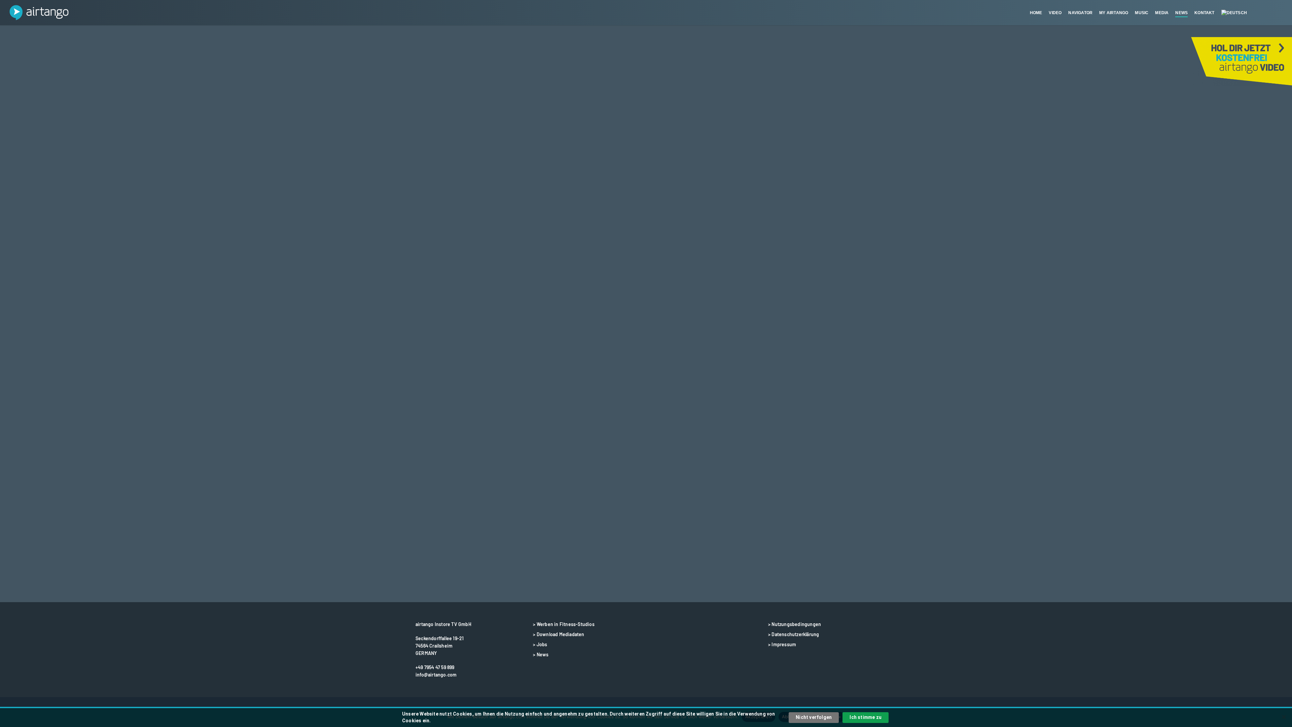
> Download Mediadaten (558, 634)
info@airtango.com (436, 675)
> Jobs (540, 644)
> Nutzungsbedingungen (794, 624)
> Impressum (782, 644)
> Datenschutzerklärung (793, 634)
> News (540, 654)
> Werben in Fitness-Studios (563, 624)
